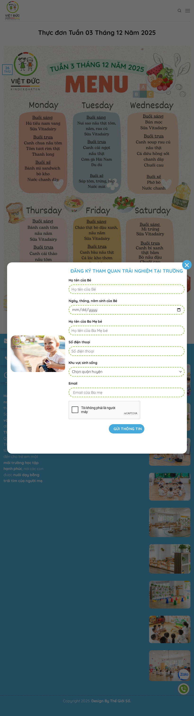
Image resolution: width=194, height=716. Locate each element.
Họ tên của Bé (80, 280)
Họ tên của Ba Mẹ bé (85, 321)
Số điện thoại (79, 342)
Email (73, 383)
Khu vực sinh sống (83, 363)
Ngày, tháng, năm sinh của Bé (93, 301)
